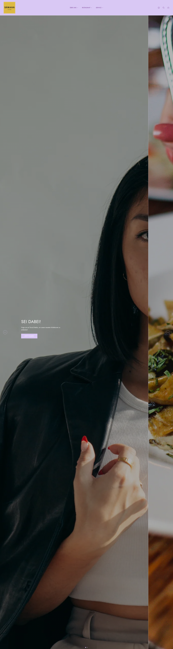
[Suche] (164, 8)
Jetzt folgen (29, 336)
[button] (85, 647)
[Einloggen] (159, 8)
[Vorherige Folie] (5, 332)
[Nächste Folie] (168, 332)
